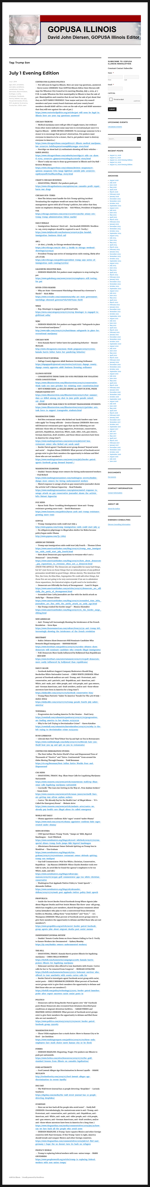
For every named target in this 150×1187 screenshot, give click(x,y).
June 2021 (113, 323)
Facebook (20, 96)
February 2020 (115, 360)
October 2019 (114, 369)
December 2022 (115, 282)
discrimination (22, 91)
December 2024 (115, 226)
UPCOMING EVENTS (115, 127)
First (109, 80)
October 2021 (114, 314)
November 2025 (115, 201)
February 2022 (115, 305)
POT (10, 103)
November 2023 (115, 256)
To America (24, 103)
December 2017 (115, 420)
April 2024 (113, 245)
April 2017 (113, 438)
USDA (20, 105)
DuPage (12, 94)
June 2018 (113, 406)
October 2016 (114, 452)
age (10, 85)
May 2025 (113, 215)
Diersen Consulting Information (119, 524)
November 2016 (115, 450)
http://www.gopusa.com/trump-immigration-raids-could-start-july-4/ (67, 527)
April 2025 (113, 217)
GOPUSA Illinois (14, 1177)
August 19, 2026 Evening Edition (121, 165)
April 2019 (113, 383)
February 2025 (115, 222)
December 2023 (115, 254)
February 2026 (115, 194)
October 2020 (114, 342)
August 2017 (114, 429)
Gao (21, 98)
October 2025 (114, 203)
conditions (20, 87)
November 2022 (115, 284)
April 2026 (113, 190)
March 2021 (114, 330)
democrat (12, 91)
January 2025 (114, 224)
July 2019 (113, 376)
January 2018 (114, 418)
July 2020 (113, 348)
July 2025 (113, 210)
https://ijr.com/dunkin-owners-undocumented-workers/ (61, 944)
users (24, 105)
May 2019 (113, 381)
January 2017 (114, 445)
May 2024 (113, 243)
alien (14, 85)
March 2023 (114, 275)
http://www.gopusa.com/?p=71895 (50, 536)
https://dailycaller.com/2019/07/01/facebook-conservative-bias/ (64, 693)
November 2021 (115, 312)
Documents (112, 477)
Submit (112, 109)
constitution (13, 89)
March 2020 (114, 358)
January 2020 (114, 362)
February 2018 (115, 415)
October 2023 (114, 259)
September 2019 (115, 371)
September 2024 (115, 233)
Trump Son (13, 105)
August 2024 (114, 236)
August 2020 (114, 346)
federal (17, 98)
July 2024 (113, 238)
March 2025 (114, 219)
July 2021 (113, 321)
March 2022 (114, 302)
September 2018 (115, 399)
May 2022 (113, 298)
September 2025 (115, 206)
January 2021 (114, 335)
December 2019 (115, 365)
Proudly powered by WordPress (33, 1177)
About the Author (114, 509)
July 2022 (113, 293)
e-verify (18, 94)
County (21, 89)
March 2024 (114, 247)
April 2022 (113, 300)
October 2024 (114, 231)
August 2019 (114, 374)
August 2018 (114, 401)
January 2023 (114, 279)
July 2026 (113, 183)
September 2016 (115, 454)
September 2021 (115, 316)
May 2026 (113, 187)
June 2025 (113, 213)
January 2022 (114, 307)
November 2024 (115, 229)
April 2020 (113, 355)
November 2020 (115, 339)
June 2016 (113, 461)
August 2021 (114, 319)
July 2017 (113, 431)
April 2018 (113, 411)
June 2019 (113, 378)
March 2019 (114, 385)
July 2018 (113, 404)
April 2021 (113, 328)
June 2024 (113, 240)
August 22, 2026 (115, 155)
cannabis (12, 87)
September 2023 (115, 261)
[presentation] (124, 99)
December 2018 (115, 392)
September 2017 (115, 427)
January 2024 (114, 252)
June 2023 (113, 268)
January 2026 (114, 196)
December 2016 (115, 447)
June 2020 (113, 351)
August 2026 (114, 180)
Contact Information (115, 493)
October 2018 (114, 397)
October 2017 (114, 424)
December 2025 (115, 199)
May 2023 (113, 270)
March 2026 (114, 192)
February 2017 (115, 443)
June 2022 (113, 295)
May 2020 (113, 353)
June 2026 (113, 185)
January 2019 (114, 390)
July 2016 (113, 459)
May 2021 (113, 325)
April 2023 (113, 272)
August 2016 (114, 457)
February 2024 (115, 249)
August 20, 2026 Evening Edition (121, 160)
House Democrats (15, 101)
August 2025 (114, 208)
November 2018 (115, 394)
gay (25, 98)
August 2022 (114, 291)
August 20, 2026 (115, 162)
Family (11, 98)
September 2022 (115, 289)
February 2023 (115, 277)
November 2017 (115, 422)
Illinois (25, 101)
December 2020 (115, 337)
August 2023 (114, 263)
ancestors (20, 85)
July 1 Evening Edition (34, 73)
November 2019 (115, 367)
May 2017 (113, 436)
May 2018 (113, 408)
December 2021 (115, 309)
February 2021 (115, 332)
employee (12, 96)
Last (125, 80)
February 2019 (115, 388)
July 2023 (113, 266)
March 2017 (114, 441)
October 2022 (114, 286)
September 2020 (115, 344)
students (16, 103)
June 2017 (113, 434)
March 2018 (114, 413)
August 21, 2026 (115, 158)
